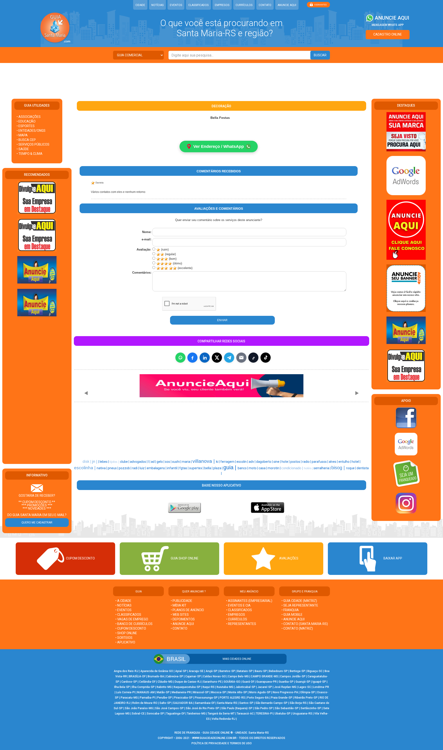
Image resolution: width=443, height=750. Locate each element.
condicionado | (292, 468)
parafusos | (320, 461)
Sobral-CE (138, 713)
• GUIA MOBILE (291, 614)
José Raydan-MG (285, 687)
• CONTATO (179, 628)
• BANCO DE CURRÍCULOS (134, 624)
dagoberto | (264, 461)
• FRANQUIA (290, 610)
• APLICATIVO (125, 642)
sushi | (177, 461)
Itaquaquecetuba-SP (187, 687)
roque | (351, 468)
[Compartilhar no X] (217, 358)
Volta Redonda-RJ (223, 718)
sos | (168, 461)
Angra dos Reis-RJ (126, 671)
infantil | (173, 468)
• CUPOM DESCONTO (130, 628)
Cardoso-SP (129, 681)
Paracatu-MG (129, 697)
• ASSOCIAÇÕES (29, 117)
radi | (136, 468)
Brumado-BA (156, 676)
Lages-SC (304, 687)
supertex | (196, 468)
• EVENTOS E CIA (238, 605)
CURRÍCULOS (244, 5)
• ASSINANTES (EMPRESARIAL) (249, 601)
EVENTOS (176, 5)
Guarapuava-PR (266, 681)
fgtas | (184, 468)
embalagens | (157, 468)
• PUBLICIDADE (181, 601)
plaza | (218, 468)
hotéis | (309, 468)
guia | (230, 467)
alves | (333, 461)
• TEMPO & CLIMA (29, 153)
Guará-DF (248, 681)
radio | (307, 461)
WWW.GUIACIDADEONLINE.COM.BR (214, 738)
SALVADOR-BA (183, 703)
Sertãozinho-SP (311, 708)
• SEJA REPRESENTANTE (300, 605)
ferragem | (228, 461)
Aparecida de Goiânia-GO (156, 671)
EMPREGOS (222, 5)
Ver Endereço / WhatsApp (218, 146)
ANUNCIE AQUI (287, 5)
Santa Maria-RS (227, 703)
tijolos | (115, 461)
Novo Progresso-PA (285, 692)
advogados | (139, 461)
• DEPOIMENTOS (183, 619)
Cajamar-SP (193, 676)
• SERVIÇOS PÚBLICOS (33, 144)
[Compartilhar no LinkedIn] (205, 358)
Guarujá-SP (303, 681)
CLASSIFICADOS (198, 5)
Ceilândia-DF (147, 681)
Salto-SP (165, 703)
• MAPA (22, 135)
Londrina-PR (321, 687)
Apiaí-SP (181, 671)
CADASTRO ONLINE (387, 34)
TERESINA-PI (264, 713)
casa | (263, 468)
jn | (95, 461)
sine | (277, 461)
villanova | (204, 461)
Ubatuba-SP (282, 713)
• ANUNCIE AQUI (182, 624)
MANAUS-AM (146, 692)
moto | (254, 468)
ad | (154, 461)
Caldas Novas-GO (214, 676)
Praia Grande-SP (281, 697)
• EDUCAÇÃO (26, 121)
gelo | (161, 461)
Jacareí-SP (264, 687)
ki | (218, 461)
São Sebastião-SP (287, 708)
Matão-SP (163, 692)
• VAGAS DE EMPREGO (131, 619)
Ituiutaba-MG (225, 687)
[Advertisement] (221, 78)
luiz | (143, 468)
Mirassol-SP (201, 692)
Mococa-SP (218, 692)
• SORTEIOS (123, 637)
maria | (187, 461)
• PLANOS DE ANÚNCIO (187, 610)
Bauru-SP (261, 671)
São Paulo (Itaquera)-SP (236, 708)
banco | (243, 468)
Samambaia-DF (205, 703)
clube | (125, 461)
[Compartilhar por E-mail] (241, 358)
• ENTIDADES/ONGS (31, 130)
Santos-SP (246, 703)
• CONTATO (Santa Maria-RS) (304, 624)
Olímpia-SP (307, 692)
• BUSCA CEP (26, 140)
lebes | (105, 461)
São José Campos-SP (169, 708)
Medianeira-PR (181, 692)
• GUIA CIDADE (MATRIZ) (299, 601)
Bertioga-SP (297, 671)
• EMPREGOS (235, 614)
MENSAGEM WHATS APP (388, 25)
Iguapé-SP (319, 681)
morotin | (274, 468)
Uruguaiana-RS (302, 713)
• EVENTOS (123, 610)
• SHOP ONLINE (126, 633)
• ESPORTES (26, 126)
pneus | (113, 468)
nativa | (102, 468)
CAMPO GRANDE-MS (264, 676)
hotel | (356, 461)
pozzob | (125, 468)
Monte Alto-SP (237, 692)
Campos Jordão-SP (292, 676)
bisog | (338, 467)
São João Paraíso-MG (139, 708)
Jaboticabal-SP (245, 687)
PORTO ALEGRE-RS (232, 697)
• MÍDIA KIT (178, 605)
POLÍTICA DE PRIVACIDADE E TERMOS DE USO (222, 743)
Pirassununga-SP (206, 697)
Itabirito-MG (164, 687)
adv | (252, 461)
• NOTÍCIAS (123, 605)
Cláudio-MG (165, 681)
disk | (87, 461)
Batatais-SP (245, 671)
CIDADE (140, 5)
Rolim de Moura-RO (144, 703)
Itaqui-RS (209, 687)
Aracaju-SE (196, 671)
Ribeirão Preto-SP (305, 697)
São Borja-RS (298, 703)
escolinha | (85, 467)
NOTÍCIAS (157, 5)
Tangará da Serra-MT (221, 713)
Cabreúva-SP (174, 676)
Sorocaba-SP (155, 713)
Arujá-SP (211, 671)
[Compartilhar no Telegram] (229, 358)
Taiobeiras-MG (196, 713)
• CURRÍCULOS (236, 619)
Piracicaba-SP (183, 697)
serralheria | (322, 468)
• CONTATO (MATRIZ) (297, 628)
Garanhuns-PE (212, 681)
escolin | (242, 461)
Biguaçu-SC (315, 671)
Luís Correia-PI (125, 692)
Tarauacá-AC (245, 713)
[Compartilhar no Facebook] (192, 358)
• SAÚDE (23, 149)
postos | (296, 461)
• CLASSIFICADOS (128, 614)
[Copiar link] (253, 358)
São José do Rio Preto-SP (202, 708)
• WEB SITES (180, 614)
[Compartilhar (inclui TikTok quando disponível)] (265, 358)
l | (149, 461)
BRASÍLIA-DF (137, 676)
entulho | (345, 461)
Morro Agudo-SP (260, 692)
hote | (285, 461)
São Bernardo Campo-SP (271, 703)
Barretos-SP (227, 671)
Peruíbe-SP (164, 697)
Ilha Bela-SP (122, 687)
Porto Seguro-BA (258, 697)
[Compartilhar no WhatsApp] (180, 358)
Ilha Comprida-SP (143, 687)
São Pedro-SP (263, 708)
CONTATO (265, 5)
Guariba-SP (286, 681)
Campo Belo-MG (238, 676)
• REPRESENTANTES (241, 624)
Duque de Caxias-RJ (188, 681)
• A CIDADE (123, 601)
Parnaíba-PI (147, 697)
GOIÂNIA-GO (232, 681)
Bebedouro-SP (278, 671)
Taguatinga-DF (175, 713)
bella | (208, 468)
